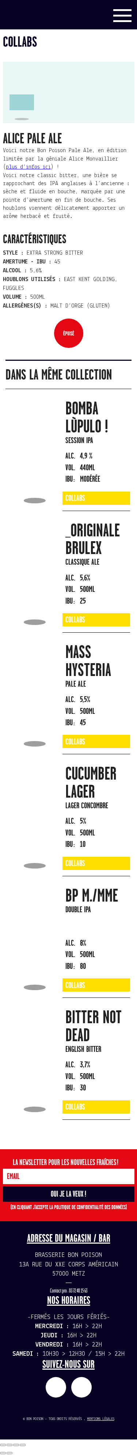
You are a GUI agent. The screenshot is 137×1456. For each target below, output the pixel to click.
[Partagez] (9, 1445)
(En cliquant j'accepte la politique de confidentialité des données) (69, 1207)
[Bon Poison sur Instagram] (81, 1387)
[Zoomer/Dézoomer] (23, 1445)
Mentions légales (100, 1419)
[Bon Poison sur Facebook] (56, 1387)
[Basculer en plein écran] (16, 1445)
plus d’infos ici (28, 167)
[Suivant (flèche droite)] (9, 1453)
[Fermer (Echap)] (3, 1445)
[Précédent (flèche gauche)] (3, 1453)
